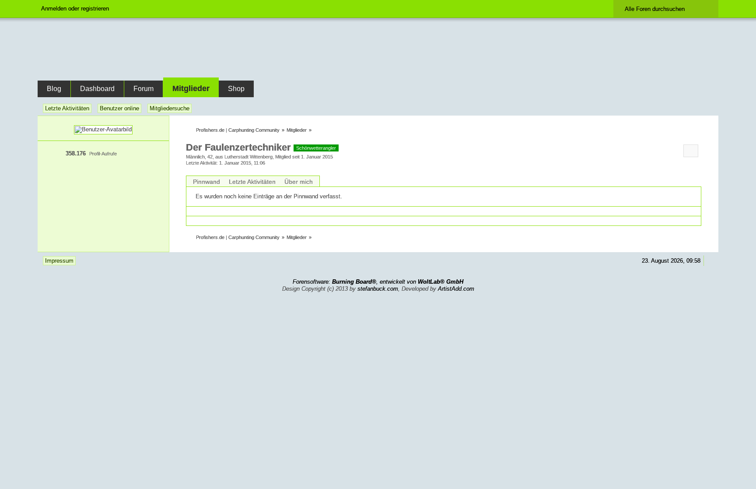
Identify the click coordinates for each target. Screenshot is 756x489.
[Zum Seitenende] (710, 108)
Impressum (59, 260)
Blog (54, 88)
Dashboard (97, 88)
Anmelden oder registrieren (75, 8)
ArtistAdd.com (456, 288)
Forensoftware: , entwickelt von (378, 281)
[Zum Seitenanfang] (710, 261)
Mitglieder (191, 88)
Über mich (298, 181)
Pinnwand (206, 181)
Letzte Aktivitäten (252, 181)
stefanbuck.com (377, 288)
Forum (143, 88)
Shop (236, 88)
